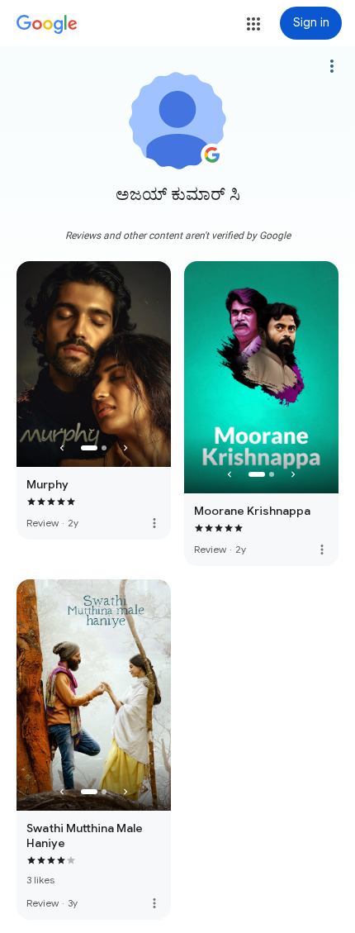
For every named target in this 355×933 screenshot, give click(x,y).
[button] (253, 23)
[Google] (47, 25)
